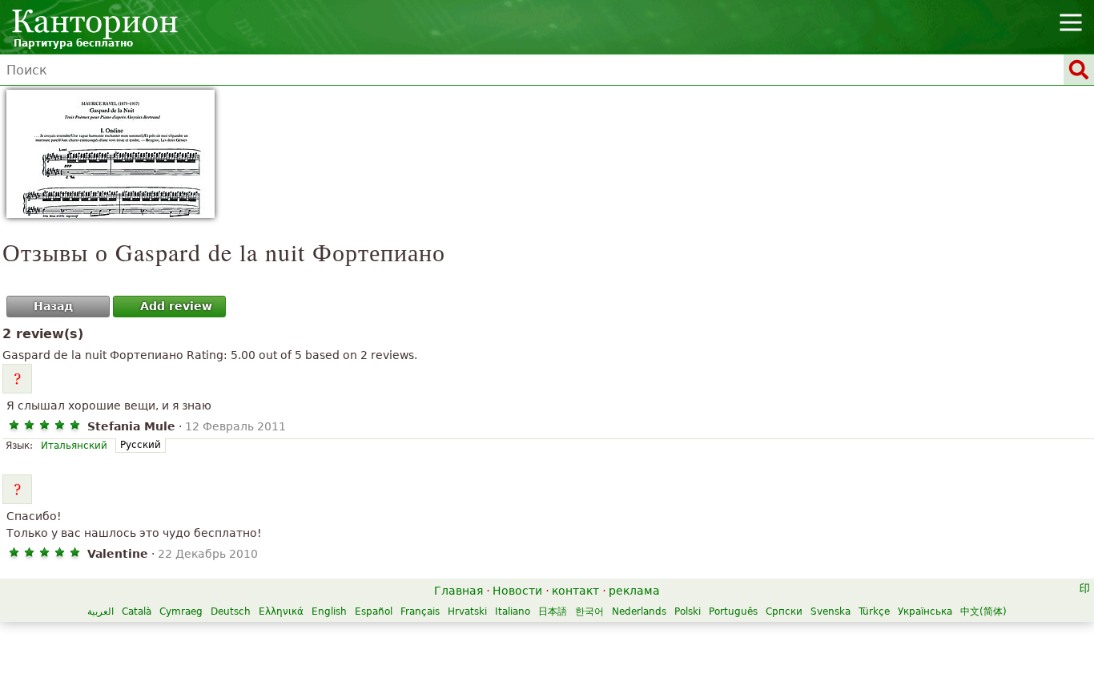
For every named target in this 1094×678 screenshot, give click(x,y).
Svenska (830, 611)
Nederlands (639, 611)
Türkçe (874, 611)
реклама (634, 590)
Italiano (512, 611)
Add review (176, 306)
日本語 (552, 611)
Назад (53, 306)
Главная (458, 590)
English (329, 611)
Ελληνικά (281, 611)
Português (733, 611)
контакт (575, 590)
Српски (784, 611)
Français (420, 611)
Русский (140, 444)
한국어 (589, 611)
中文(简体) (983, 611)
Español (373, 611)
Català (136, 611)
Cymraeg (181, 611)
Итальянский (74, 445)
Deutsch (231, 611)
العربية (100, 611)
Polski (687, 611)
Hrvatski (467, 611)
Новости (517, 590)
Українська (925, 611)
